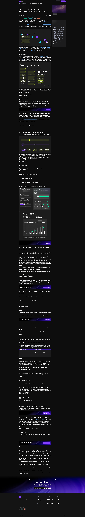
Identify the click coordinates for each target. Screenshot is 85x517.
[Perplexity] (21, 509)
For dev (38, 499)
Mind (37, 509)
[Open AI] (19, 509)
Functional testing (50, 500)
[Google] (25, 509)
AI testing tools (43, 21)
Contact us (58, 503)
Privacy (62, 515)
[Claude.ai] (24, 509)
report (28, 24)
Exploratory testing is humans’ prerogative (25, 344)
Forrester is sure (42, 47)
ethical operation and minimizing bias (41, 419)
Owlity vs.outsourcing (50, 509)
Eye (37, 506)
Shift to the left (21, 134)
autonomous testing (44, 251)
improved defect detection (47, 24)
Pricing (58, 499)
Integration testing (50, 503)
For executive (39, 500)
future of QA (22, 59)
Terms (65, 515)
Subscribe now (47, 488)
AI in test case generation (43, 56)
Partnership (24, 282)
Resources (58, 500)
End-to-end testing (50, 499)
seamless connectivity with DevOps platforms (30, 119)
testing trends (33, 50)
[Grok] (22, 509)
